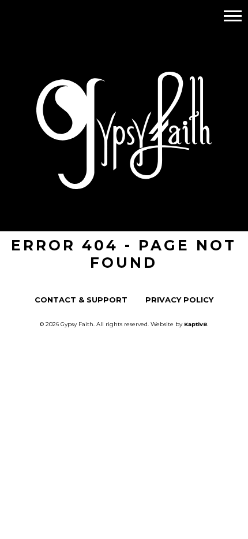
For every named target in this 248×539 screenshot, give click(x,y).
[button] (232, 15)
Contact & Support (81, 300)
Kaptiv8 (195, 323)
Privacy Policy (179, 300)
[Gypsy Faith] (124, 181)
